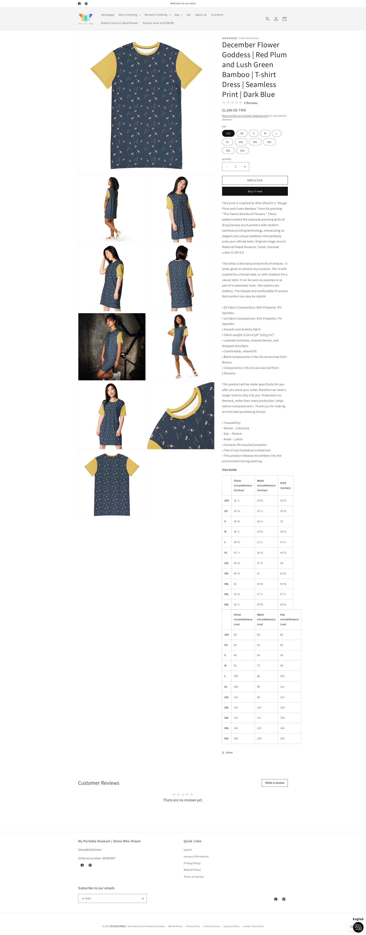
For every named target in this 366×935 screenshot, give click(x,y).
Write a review (274, 783)
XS (241, 133)
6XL (242, 150)
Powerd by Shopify (155, 926)
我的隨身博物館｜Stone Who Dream (128, 926)
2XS (228, 133)
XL (227, 142)
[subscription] (142, 898)
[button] (129, 15)
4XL (269, 142)
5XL (228, 150)
